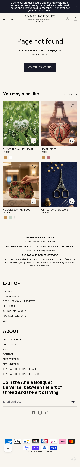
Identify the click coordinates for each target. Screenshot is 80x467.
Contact (8, 354)
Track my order (12, 339)
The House (9, 306)
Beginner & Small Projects (19, 301)
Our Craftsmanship (14, 311)
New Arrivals (11, 296)
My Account (10, 344)
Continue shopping (40, 67)
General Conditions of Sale (19, 368)
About (7, 349)
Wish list (8, 320)
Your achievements (14, 315)
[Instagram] (40, 412)
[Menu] (4, 19)
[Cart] (75, 19)
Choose (36, 140)
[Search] (12, 19)
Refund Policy (11, 364)
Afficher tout (70, 94)
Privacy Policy (11, 359)
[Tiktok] (46, 412)
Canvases (8, 291)
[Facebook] (33, 412)
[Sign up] (73, 402)
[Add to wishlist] (34, 105)
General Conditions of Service (21, 374)
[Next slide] (76, 6)
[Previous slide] (4, 6)
